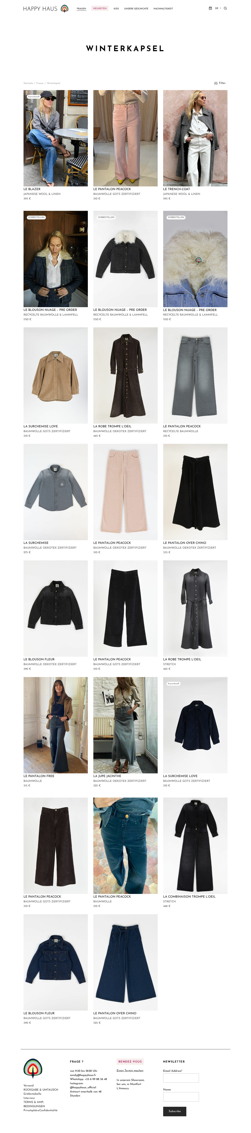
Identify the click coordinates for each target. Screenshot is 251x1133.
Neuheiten (100, 9)
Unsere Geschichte (136, 9)
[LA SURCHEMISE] (56, 492)
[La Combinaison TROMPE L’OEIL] (195, 846)
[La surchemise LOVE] (56, 375)
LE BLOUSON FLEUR (39, 659)
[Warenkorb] (210, 8)
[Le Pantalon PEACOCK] (125, 138)
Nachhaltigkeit (163, 9)
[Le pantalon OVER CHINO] (195, 492)
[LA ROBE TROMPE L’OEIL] (125, 375)
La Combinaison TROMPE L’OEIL (189, 897)
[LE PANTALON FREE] (56, 725)
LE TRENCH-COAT (176, 189)
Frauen (81, 9)
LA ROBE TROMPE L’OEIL (112, 426)
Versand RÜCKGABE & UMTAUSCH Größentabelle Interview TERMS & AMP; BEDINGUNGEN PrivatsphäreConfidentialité (41, 1098)
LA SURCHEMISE (36, 543)
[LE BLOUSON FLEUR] (56, 608)
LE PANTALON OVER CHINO (114, 1013)
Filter (222, 83)
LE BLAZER (32, 189)
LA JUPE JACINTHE (107, 776)
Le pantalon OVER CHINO (184, 543)
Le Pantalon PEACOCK (112, 189)
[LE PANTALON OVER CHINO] (125, 962)
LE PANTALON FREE (39, 776)
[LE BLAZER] (56, 138)
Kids (116, 9)
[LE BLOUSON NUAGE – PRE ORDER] (56, 259)
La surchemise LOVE (41, 426)
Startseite (28, 83)
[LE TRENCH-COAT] (195, 138)
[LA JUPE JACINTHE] (125, 725)
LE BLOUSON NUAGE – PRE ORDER (50, 310)
